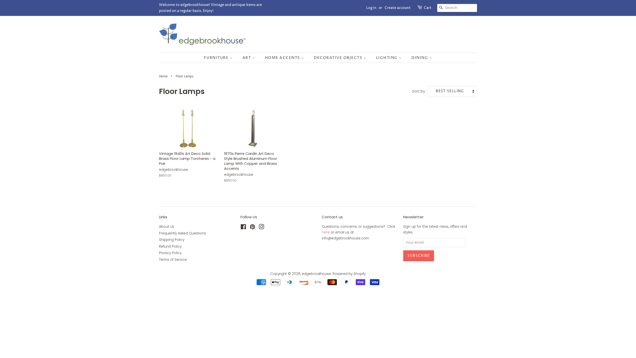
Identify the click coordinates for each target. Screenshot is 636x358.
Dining (420, 57)
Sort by (418, 91)
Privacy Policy (170, 253)
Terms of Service (173, 259)
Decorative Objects (338, 57)
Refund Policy (170, 246)
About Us (166, 226)
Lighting (387, 57)
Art (247, 57)
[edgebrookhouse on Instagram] (261, 227)
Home (163, 76)
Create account (398, 7)
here (326, 232)
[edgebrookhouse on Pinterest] (252, 227)
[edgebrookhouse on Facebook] (243, 227)
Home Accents (283, 57)
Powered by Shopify (349, 273)
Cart (428, 7)
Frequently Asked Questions (182, 233)
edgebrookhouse (316, 273)
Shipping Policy (171, 239)
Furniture (217, 57)
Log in (371, 7)
